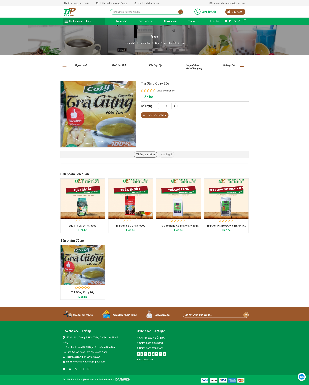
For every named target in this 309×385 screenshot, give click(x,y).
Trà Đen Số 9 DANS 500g (130, 225)
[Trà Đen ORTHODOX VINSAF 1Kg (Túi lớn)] (226, 199)
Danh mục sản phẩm (80, 21)
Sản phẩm (145, 43)
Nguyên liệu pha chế (165, 43)
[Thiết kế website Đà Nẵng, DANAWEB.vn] (122, 379)
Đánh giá (166, 154)
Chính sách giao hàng (151, 342)
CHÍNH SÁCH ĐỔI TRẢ (151, 337)
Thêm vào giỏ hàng (157, 115)
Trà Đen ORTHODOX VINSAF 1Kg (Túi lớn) (226, 227)
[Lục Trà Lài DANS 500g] (83, 199)
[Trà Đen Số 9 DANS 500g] (130, 199)
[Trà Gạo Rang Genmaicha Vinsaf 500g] (178, 199)
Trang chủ (130, 43)
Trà (183, 43)
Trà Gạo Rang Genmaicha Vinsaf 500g (178, 227)
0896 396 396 (209, 11)
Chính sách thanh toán (151, 348)
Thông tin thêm (145, 154)
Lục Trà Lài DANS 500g (82, 225)
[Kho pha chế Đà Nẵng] (70, 11)
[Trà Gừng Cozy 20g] (98, 114)
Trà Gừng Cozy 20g (82, 292)
